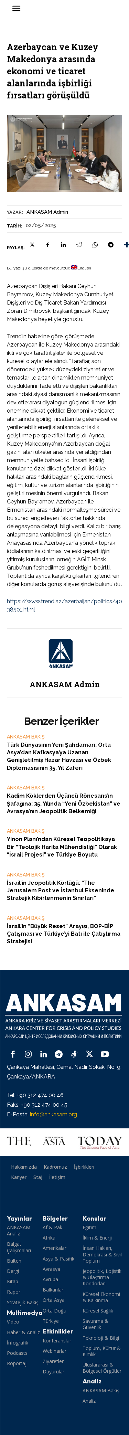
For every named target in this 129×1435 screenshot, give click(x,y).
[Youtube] (105, 1055)
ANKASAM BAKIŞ (26, 737)
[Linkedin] (63, 245)
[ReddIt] (79, 245)
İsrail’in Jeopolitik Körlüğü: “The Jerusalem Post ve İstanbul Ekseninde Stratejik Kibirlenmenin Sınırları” (60, 891)
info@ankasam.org (53, 1114)
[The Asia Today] (64, 1142)
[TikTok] (74, 1055)
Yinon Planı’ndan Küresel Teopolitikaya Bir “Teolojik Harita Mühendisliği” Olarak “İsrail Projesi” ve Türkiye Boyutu (62, 847)
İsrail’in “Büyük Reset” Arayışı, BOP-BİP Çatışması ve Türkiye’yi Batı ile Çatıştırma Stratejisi (63, 934)
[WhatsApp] (95, 245)
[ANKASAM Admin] (64, 653)
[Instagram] (28, 1055)
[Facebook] (47, 245)
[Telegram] (111, 245)
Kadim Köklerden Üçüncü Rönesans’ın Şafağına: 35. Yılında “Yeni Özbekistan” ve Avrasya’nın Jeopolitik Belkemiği (63, 804)
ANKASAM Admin (47, 212)
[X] (32, 245)
